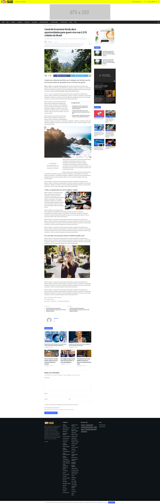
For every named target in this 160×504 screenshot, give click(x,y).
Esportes (71, 43)
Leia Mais (46, 441)
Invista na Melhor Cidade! (75, 430)
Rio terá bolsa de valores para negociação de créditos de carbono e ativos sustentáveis (99, 148)
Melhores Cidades (44, 22)
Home (3, 22)
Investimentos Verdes (75, 425)
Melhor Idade (58, 45)
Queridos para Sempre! (75, 460)
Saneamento (53, 46)
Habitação (78, 43)
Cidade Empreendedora (66, 454)
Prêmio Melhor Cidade (75, 455)
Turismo (78, 46)
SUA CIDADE (34, 22)
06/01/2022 (84, 365)
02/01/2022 (56, 41)
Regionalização (47, 46)
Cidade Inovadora (65, 457)
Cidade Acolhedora (65, 444)
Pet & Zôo (80, 45)
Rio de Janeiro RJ (89, 425)
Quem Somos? (17, 1)
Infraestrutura (47, 45)
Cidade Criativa (66, 446)
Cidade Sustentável (65, 465)
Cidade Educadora (65, 449)
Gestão (74, 43)
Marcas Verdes (75, 434)
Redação (50, 41)
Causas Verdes (66, 438)
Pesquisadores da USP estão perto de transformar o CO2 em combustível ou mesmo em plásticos (80, 107)
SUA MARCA (19, 22)
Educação (67, 43)
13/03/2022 (52, 347)
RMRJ (95, 427)
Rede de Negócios (74, 466)
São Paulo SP (53, 301)
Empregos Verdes (66, 483)
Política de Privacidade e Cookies (100, 502)
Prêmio (73, 452)
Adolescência (54, 43)
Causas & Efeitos (66, 436)
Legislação (52, 45)
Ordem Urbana (75, 45)
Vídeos (70, 22)
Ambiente (47, 355)
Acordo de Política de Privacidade (52, 407)
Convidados (65, 470)
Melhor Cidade (47, 94)
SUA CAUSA (27, 22)
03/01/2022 (105, 56)
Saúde (57, 46)
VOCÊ (7, 22)
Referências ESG (75, 470)
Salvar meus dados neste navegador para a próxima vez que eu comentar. (62, 404)
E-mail (46, 399)
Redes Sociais (74, 468)
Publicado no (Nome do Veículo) (54, 297)
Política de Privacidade (68, 409)
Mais (75, 22)
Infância (82, 43)
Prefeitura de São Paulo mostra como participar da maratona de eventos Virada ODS (81, 112)
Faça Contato (23, 1)
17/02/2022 (76, 347)
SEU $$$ (13, 22)
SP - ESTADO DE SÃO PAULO (63, 301)
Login (158, 1)
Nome (46, 393)
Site (69, 399)
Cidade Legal (65, 459)
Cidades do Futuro (65, 468)
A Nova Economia (98, 116)
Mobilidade (63, 45)
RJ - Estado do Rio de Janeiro (87, 427)
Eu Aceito (112, 502)
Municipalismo (69, 45)
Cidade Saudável (66, 461)
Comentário (47, 377)
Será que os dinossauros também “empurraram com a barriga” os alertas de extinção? (110, 120)
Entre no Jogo (64, 22)
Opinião (73, 445)
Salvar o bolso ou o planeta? (98, 118)
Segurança (61, 46)
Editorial (108, 144)
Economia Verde (54, 22)
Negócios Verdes (75, 441)
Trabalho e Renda (72, 46)
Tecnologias (66, 46)
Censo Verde (65, 440)
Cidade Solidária (66, 463)
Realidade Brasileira (74, 463)
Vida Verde (74, 491)
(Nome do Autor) (50, 299)
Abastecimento (48, 43)
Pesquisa (73, 449)
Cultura (63, 43)
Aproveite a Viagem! (65, 434)
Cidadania (54, 25)
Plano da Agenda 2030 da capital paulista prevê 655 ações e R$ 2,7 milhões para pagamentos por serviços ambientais (110, 135)
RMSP (48, 301)
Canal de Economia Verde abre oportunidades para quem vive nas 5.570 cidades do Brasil (108, 53)
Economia (72, 341)
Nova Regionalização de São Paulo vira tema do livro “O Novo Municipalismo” (68, 360)
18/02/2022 (52, 365)
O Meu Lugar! (74, 443)
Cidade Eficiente (66, 451)
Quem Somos (74, 457)
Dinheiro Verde (66, 474)
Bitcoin (83, 425)
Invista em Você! (75, 427)
